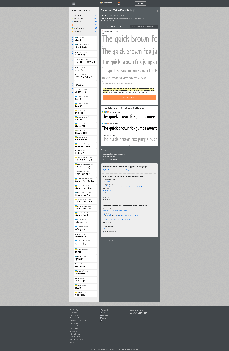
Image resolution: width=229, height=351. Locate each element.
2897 (95, 25)
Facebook (105, 310)
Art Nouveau (106, 219)
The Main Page (74, 309)
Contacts (72, 341)
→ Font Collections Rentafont (110, 159)
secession (128, 219)
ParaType (113, 18)
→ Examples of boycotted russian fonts (113, 154)
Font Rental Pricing (75, 323)
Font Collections (75, 315)
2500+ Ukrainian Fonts (129, 97)
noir (123, 219)
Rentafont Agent (75, 336)
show (130, 215)
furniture (115, 215)
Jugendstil (114, 219)
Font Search (73, 312)
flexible (121, 210)
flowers (126, 215)
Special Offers (74, 328)
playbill (124, 186)
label (120, 186)
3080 (95, 18)
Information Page (75, 333)
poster (112, 186)
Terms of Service (108, 349)
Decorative (116, 21)
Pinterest (105, 315)
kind (108, 210)
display (122, 21)
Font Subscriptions (76, 325)
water (136, 215)
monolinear (128, 21)
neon (104, 210)
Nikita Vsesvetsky (128, 18)
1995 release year (140, 18)
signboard (143, 186)
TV (133, 215)
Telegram (105, 321)
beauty (121, 215)
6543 (95, 15)
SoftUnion (119, 18)
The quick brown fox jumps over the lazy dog (143, 26)
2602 (95, 28)
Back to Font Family (116, 26)
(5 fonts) (121, 15)
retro (119, 219)
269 (95, 31)
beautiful (116, 210)
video (148, 186)
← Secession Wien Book (108, 241)
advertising (106, 186)
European (106, 233)
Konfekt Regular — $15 (115, 123)
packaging (137, 186)
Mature (105, 224)
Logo (104, 181)
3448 (95, 22)
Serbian (123, 170)
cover (116, 186)
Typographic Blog (75, 331)
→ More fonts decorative (108, 157)
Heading (109, 181)
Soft (111, 210)
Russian (110, 170)
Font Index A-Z (74, 317)
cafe (104, 215)
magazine (130, 186)
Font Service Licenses (76, 339)
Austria (111, 233)
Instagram (105, 318)
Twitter (104, 313)
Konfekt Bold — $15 (114, 112)
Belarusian (117, 170)
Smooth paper (107, 190)
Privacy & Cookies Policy (97, 349)
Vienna (116, 233)
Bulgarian (129, 170)
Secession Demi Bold (109, 135)
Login (140, 3)
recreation (109, 215)
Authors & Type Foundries (78, 320)
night (125, 210)
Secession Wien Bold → (151, 241)
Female (105, 228)
